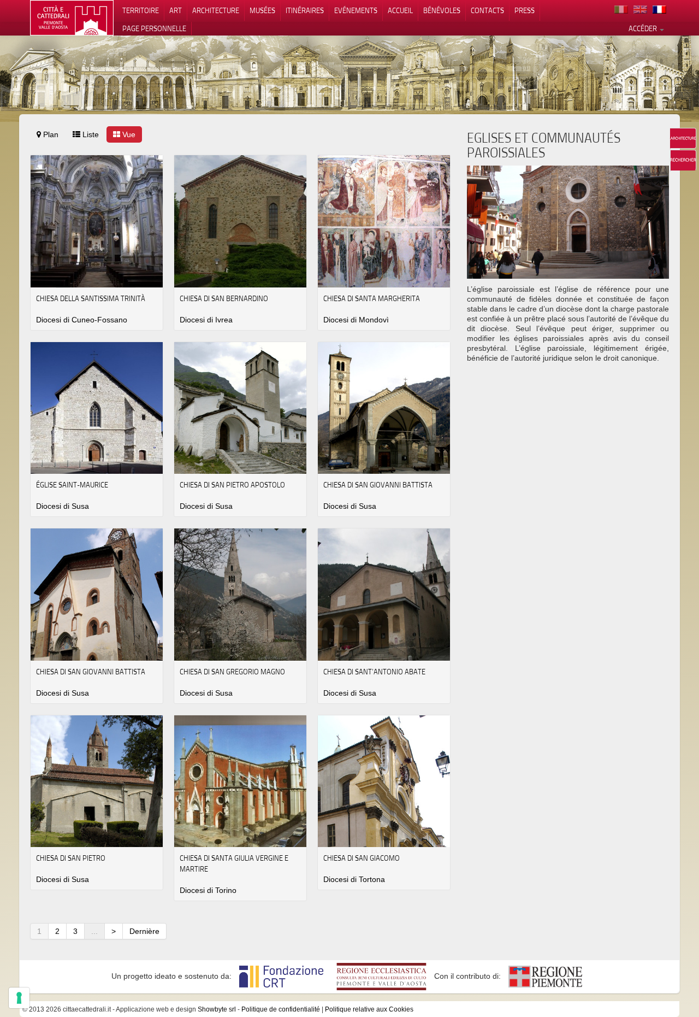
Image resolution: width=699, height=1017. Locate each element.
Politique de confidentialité (280, 1009)
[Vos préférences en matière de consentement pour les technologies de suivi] (19, 997)
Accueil (400, 10)
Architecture (215, 10)
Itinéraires (305, 10)
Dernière (144, 931)
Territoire (140, 10)
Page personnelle (154, 28)
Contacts (487, 10)
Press (524, 10)
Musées (262, 10)
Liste (89, 134)
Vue (127, 134)
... (94, 931)
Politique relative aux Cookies (369, 1009)
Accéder (644, 28)
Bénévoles (441, 10)
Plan (49, 134)
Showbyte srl (217, 1009)
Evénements (355, 10)
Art (175, 10)
